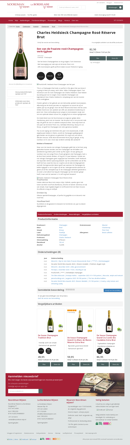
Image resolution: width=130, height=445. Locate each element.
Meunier (105, 225)
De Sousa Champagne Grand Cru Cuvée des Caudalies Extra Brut (107, 337)
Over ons (75, 20)
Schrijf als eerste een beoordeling (48, 42)
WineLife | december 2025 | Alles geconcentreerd (68, 267)
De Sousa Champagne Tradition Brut (48, 336)
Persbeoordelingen (39, 20)
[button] (41, 76)
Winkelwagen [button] (114, 7)
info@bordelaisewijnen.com (46, 414)
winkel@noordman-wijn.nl (17, 419)
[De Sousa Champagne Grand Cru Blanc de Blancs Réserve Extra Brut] (79, 321)
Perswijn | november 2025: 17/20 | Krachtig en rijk (68, 270)
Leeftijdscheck (67, 433)
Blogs (60, 20)
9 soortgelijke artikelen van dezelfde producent (107, 42)
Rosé (53, 26)
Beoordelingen (74, 214)
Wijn (16, 20)
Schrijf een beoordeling (113, 290)
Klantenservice (118, 3)
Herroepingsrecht (91, 433)
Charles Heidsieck (65, 237)
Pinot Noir (105, 230)
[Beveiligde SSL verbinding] (107, 424)
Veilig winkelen (41, 433)
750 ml (61, 242)
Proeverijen (52, 20)
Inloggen (109, 3)
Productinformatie (45, 214)
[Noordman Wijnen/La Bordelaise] (31, 6)
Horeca (67, 20)
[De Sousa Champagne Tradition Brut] (50, 321)
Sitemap (57, 433)
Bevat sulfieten (107, 232)
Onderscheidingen (60, 214)
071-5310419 (101, 3)
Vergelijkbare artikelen (90, 214)
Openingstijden (13, 423)
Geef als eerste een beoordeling (49, 298)
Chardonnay (106, 227)
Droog (61, 230)
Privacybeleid (78, 433)
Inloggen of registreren (14, 433)
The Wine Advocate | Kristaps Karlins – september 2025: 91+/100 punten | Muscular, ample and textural (87, 275)
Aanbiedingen (25, 20)
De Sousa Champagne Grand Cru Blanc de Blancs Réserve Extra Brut (79, 340)
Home (10, 20)
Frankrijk (35, 26)
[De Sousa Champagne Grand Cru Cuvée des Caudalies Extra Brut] (109, 321)
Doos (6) (115, 58)
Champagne (26, 26)
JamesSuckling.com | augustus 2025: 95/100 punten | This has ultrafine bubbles (78, 278)
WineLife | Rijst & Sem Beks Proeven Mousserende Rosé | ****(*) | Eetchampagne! (80, 261)
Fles (97, 58)
